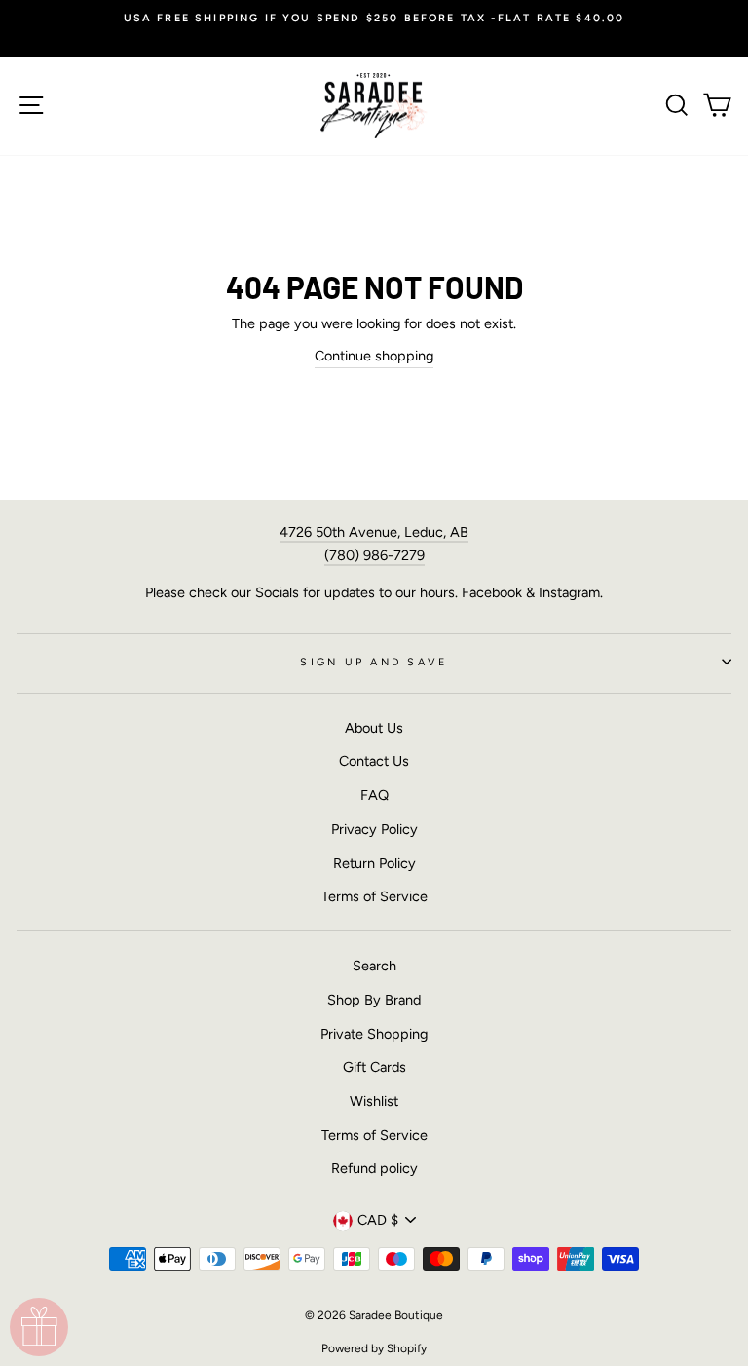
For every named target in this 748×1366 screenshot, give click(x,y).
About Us (374, 728)
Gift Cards (374, 1067)
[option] (374, 18)
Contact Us (374, 761)
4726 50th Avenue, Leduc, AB (374, 532)
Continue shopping (374, 355)
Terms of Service (374, 896)
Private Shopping (374, 1034)
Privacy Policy (374, 829)
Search (374, 965)
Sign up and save (373, 662)
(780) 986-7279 (374, 555)
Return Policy (374, 863)
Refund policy (374, 1168)
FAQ (374, 795)
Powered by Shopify (374, 1348)
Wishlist (374, 1101)
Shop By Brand (374, 999)
